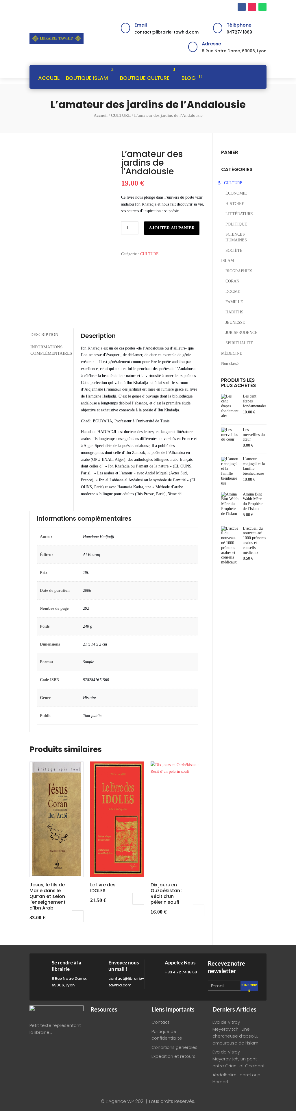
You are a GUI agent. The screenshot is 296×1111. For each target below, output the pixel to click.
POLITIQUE (236, 224)
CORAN (232, 281)
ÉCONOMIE (236, 193)
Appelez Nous (180, 963)
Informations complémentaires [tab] (51, 350)
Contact (160, 1022)
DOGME (232, 291)
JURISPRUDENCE (241, 332)
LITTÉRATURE (239, 214)
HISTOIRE (234, 204)
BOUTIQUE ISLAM (87, 78)
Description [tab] (44, 334)
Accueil (101, 115)
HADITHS (234, 312)
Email (140, 25)
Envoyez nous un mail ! (123, 966)
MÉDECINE (231, 353)
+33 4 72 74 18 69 (181, 972)
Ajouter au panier (172, 227)
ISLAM (227, 260)
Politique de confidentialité (166, 1034)
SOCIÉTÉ (234, 250)
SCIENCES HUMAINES (236, 237)
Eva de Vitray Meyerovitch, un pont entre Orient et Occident (238, 1059)
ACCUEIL (49, 78)
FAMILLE (234, 302)
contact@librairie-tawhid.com (166, 32)
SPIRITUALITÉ (239, 343)
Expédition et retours (173, 1056)
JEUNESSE (235, 322)
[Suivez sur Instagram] (252, 7)
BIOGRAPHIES (238, 271)
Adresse (211, 43)
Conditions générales (174, 1047)
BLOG (189, 78)
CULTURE (121, 115)
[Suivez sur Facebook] (242, 7)
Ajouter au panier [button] (78, 916)
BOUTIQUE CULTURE (144, 78)
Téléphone (239, 25)
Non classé (229, 363)
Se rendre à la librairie (66, 966)
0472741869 (239, 32)
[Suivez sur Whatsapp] (262, 7)
